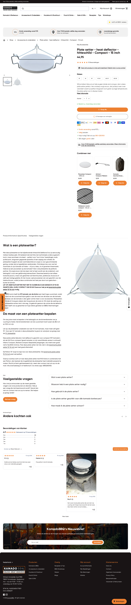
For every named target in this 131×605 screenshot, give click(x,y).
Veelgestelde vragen (36, 236)
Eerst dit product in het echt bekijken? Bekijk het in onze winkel (101, 68)
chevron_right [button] (70, 75)
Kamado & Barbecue (11, 15)
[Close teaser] (5, 293)
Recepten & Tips (60, 566)
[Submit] (22, 8)
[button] (18, 461)
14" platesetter (10, 333)
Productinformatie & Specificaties (15, 236)
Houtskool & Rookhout (53, 15)
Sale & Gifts (82, 15)
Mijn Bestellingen (85, 569)
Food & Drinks (69, 15)
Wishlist (82, 575)
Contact (108, 569)
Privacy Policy (110, 575)
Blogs (56, 575)
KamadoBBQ (10, 598)
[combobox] (54, 8)
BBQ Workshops (59, 569)
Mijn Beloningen (85, 572)
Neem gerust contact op (119, 1)
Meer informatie (82, 93)
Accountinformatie (86, 566)
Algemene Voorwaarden (113, 572)
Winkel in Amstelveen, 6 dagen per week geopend (95, 1)
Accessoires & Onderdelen (32, 15)
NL (94, 8)
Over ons (108, 566)
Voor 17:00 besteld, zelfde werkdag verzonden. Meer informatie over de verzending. (102, 144)
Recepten (92, 15)
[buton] (94, 8)
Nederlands (8, 562)
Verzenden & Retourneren (114, 581)
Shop (11, 40)
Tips (99, 15)
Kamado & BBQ (33, 566)
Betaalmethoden (111, 578)
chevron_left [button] (4, 75)
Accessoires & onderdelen (26, 40)
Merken (57, 572)
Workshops (107, 15)
